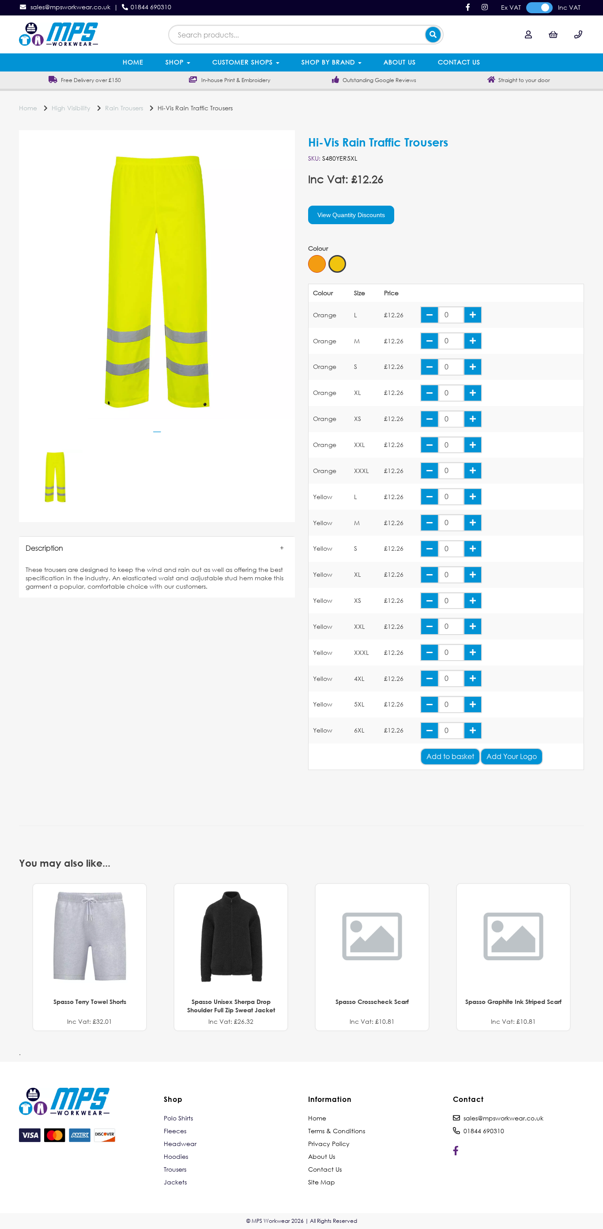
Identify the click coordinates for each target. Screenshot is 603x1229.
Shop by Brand (329, 62)
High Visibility (71, 108)
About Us (400, 62)
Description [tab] (44, 547)
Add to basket (450, 756)
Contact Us (459, 62)
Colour (318, 248)
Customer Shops (243, 62)
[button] (157, 548)
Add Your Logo (511, 756)
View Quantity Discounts (351, 214)
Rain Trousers (124, 108)
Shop (176, 62)
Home (133, 62)
